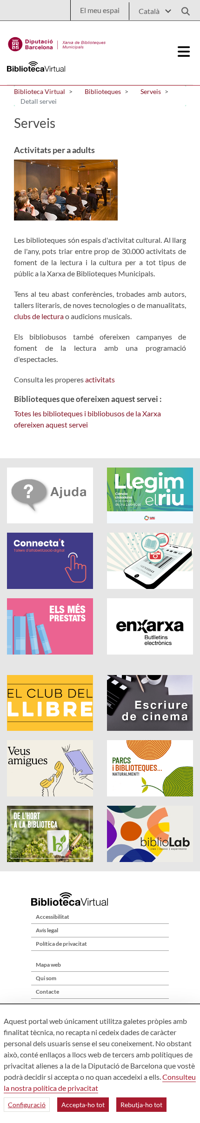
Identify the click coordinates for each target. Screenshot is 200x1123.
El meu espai (100, 10)
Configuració (27, 1105)
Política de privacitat (61, 943)
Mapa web (48, 964)
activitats (100, 379)
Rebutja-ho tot (141, 1105)
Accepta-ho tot (83, 1105)
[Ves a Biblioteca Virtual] (57, 42)
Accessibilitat (52, 916)
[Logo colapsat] (183, 51)
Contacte (47, 991)
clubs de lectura (39, 316)
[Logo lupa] (182, 8)
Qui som (46, 978)
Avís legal (47, 930)
